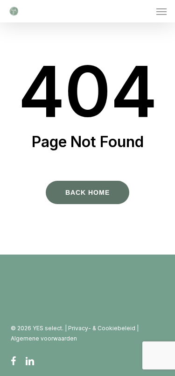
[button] (161, 11)
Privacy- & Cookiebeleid (102, 328)
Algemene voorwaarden (44, 338)
